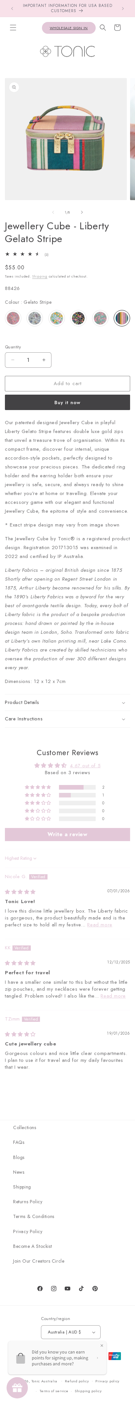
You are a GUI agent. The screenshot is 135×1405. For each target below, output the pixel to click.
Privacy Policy (27, 1231)
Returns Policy (27, 1201)
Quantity (13, 347)
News (18, 1172)
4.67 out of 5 (85, 765)
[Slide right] (82, 212)
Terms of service (54, 1391)
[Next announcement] (123, 8)
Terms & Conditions (33, 1216)
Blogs (19, 1157)
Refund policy (77, 1381)
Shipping (40, 276)
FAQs (18, 1142)
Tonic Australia (44, 1380)
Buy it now (67, 402)
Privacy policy (107, 1381)
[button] (13, 27)
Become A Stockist (32, 1246)
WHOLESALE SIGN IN (69, 28)
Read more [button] (99, 924)
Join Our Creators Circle (38, 1261)
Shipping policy (88, 1391)
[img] (20, 892)
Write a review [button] (67, 834)
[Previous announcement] (12, 8)
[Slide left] (53, 212)
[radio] (13, 318)
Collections (24, 1127)
